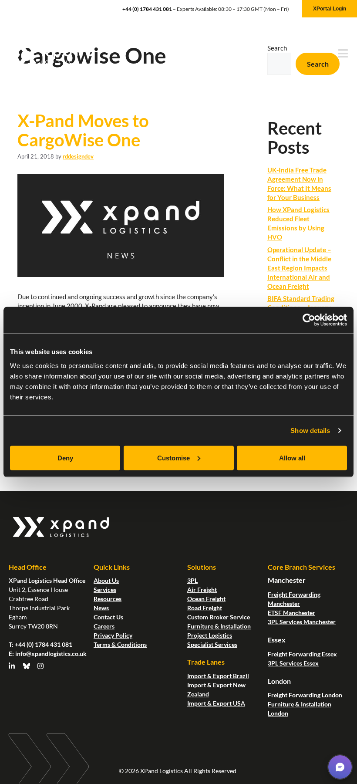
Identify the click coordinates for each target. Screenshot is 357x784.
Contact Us (108, 617)
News (101, 608)
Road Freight (204, 608)
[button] (340, 767)
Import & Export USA (216, 703)
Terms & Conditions (120, 644)
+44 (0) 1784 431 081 (147, 9)
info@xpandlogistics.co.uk (51, 653)
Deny (65, 457)
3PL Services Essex (293, 663)
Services (105, 589)
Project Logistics (209, 635)
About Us (106, 580)
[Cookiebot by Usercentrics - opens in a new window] (309, 320)
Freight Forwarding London (305, 695)
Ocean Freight (206, 598)
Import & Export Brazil (218, 675)
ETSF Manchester (291, 612)
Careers (104, 626)
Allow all (292, 457)
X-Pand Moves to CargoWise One (83, 130)
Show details (310, 430)
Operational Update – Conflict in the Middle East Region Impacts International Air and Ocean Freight (299, 268)
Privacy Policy (113, 635)
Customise (173, 457)
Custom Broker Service (218, 617)
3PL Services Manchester (302, 621)
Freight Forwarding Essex (302, 654)
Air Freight (202, 589)
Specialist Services (212, 644)
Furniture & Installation (219, 626)
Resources (107, 598)
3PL (192, 580)
